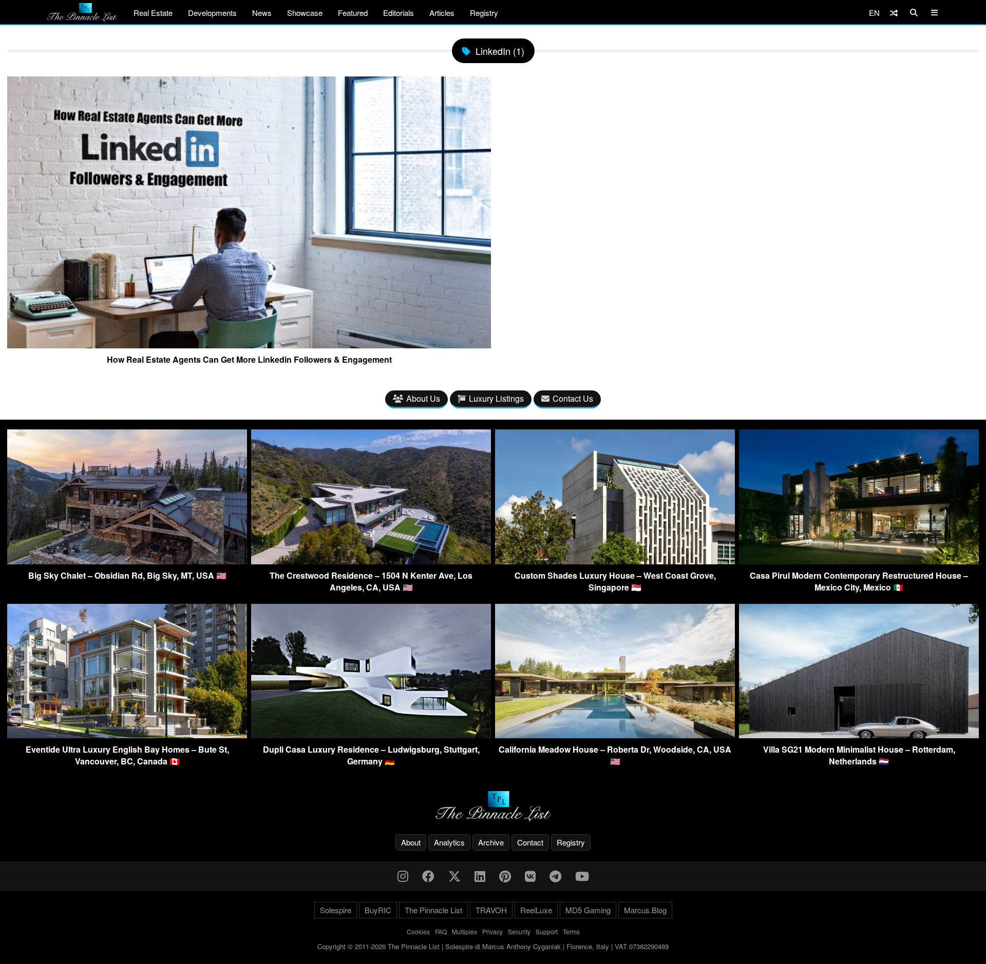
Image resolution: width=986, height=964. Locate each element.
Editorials (398, 12)
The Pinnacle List (433, 909)
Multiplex (464, 931)
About (411, 842)
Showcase (305, 12)
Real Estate (153, 12)
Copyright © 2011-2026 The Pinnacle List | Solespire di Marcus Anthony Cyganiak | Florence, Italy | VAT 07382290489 (493, 946)
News (262, 12)
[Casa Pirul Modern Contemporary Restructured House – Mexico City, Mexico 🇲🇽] (859, 561)
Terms (571, 931)
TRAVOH (491, 909)
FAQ (441, 931)
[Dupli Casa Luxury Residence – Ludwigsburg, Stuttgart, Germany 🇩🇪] (371, 735)
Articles (441, 12)
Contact (530, 842)
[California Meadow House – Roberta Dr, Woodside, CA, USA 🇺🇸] (615, 735)
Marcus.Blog (645, 909)
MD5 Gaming (588, 909)
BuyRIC (378, 909)
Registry (484, 12)
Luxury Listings (496, 398)
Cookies (418, 931)
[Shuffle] (894, 12)
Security (519, 931)
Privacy (492, 931)
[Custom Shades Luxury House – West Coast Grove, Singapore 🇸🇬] (615, 561)
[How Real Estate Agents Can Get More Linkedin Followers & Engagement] (249, 344)
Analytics (449, 842)
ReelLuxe (536, 909)
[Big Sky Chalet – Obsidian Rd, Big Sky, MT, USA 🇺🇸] (127, 561)
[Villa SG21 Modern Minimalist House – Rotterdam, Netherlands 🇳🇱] (859, 735)
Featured (353, 12)
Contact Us (573, 398)
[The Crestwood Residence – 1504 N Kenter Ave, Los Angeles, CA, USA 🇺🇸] (371, 561)
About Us (423, 398)
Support (547, 931)
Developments (212, 12)
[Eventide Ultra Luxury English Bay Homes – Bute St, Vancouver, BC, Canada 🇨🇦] (127, 735)
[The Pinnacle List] (493, 806)
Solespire (335, 909)
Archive (491, 842)
